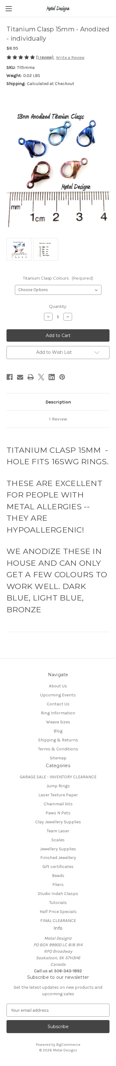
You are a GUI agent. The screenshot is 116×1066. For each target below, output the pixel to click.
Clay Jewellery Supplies (58, 822)
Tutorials (58, 902)
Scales (58, 840)
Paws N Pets (58, 813)
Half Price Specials (58, 911)
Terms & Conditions (58, 749)
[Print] (31, 377)
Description (58, 402)
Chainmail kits (58, 804)
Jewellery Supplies (58, 849)
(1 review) (45, 57)
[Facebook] (9, 377)
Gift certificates (58, 866)
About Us (58, 686)
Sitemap (58, 758)
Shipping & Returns (58, 740)
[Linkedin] (52, 377)
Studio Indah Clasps (58, 893)
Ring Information (58, 713)
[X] (41, 377)
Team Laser (58, 831)
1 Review (58, 419)
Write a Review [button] (70, 57)
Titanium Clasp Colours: (58, 278)
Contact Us (58, 704)
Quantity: (58, 306)
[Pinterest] (62, 377)
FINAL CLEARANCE (58, 920)
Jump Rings (58, 786)
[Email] (20, 377)
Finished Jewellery (58, 857)
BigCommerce (68, 1044)
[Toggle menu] (8, 8)
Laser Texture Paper (58, 795)
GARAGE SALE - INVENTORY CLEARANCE (58, 777)
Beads (58, 875)
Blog (58, 731)
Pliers (58, 884)
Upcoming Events (58, 695)
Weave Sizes (58, 722)
